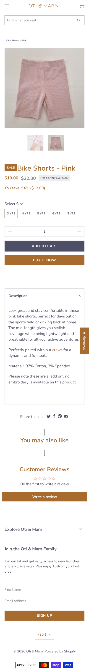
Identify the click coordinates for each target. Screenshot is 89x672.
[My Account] (5, 6)
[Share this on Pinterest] (60, 416)
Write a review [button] (44, 496)
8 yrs (71, 213)
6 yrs (56, 213)
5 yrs (41, 213)
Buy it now (44, 260)
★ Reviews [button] (84, 340)
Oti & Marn (34, 651)
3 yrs (11, 213)
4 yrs (26, 213)
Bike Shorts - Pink (16, 40)
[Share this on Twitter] (48, 416)
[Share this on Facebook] (54, 416)
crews (57, 349)
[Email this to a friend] (66, 416)
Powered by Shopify (60, 651)
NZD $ (42, 635)
